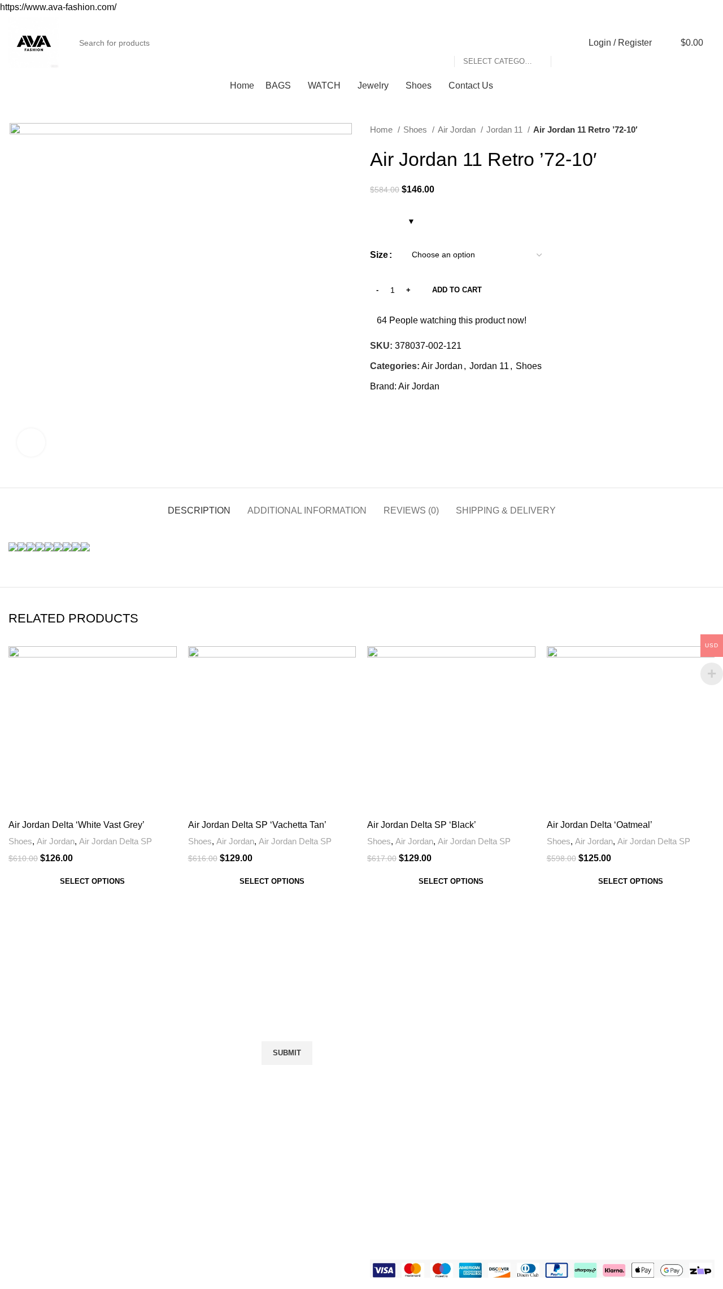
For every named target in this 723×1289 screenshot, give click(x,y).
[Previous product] (686, 129)
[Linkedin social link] (418, 412)
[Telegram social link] (431, 412)
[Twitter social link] (392, 412)
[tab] (199, 505)
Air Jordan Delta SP (115, 841)
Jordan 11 (505, 129)
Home (382, 129)
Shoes (416, 129)
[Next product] (709, 129)
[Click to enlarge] (31, 442)
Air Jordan (458, 129)
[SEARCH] (564, 43)
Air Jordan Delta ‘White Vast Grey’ (76, 825)
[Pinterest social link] (405, 412)
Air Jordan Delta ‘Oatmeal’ (599, 825)
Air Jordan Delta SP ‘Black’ (421, 825)
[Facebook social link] (379, 412)
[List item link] (120, 1117)
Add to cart (457, 290)
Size (379, 255)
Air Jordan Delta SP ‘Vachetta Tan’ (257, 825)
